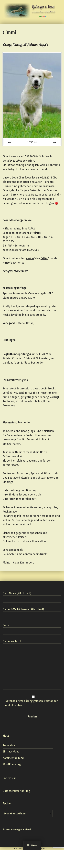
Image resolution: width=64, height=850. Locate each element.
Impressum (9, 778)
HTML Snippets (20, 848)
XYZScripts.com (44, 848)
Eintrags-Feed (11, 751)
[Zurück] (9, 142)
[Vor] (54, 142)
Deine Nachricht (12, 641)
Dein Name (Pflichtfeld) (17, 593)
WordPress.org (12, 764)
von (32, 141)
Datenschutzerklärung (16, 790)
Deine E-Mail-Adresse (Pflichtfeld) (23, 609)
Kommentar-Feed (13, 758)
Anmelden (9, 745)
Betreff (7, 625)
